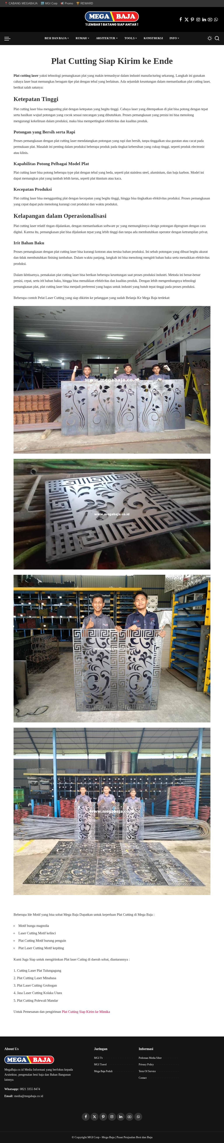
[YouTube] (210, 19)
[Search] (217, 38)
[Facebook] (180, 19)
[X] (186, 19)
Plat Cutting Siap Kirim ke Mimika (86, 1012)
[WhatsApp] (216, 19)
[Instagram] (198, 19)
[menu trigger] (9, 38)
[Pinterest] (192, 19)
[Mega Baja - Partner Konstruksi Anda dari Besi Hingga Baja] (112, 19)
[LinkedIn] (204, 19)
